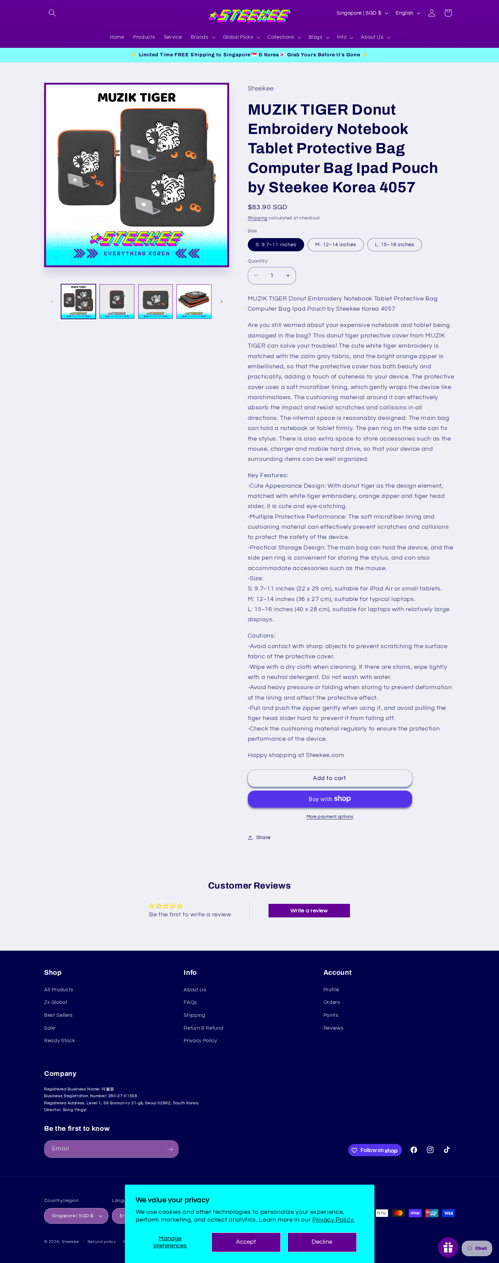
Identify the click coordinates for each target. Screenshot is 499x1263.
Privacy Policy (200, 1040)
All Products (58, 989)
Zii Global (55, 1002)
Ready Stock (59, 1040)
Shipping (257, 217)
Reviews (334, 1027)
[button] (52, 13)
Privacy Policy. (333, 1220)
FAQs (190, 1002)
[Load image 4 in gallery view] (194, 301)
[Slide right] (221, 301)
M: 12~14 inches (335, 244)
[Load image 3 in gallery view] (155, 301)
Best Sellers (58, 1015)
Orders (332, 1002)
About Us (195, 989)
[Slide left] (51, 301)
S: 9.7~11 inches (276, 244)
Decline (322, 1242)
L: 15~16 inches (394, 244)
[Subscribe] (170, 1149)
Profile (331, 989)
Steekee (70, 1242)
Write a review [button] (309, 910)
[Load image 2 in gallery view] (116, 301)
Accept (246, 1242)
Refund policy (102, 1242)
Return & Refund (203, 1027)
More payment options (330, 816)
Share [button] (263, 837)
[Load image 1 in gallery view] (78, 301)
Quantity (258, 260)
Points (331, 1015)
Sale (49, 1027)
